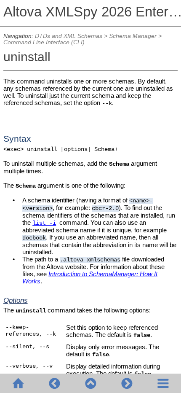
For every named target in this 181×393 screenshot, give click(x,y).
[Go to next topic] (127, 383)
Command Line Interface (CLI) (44, 42)
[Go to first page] (18, 383)
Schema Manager (133, 36)
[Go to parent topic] (90, 383)
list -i (44, 223)
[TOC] (163, 383)
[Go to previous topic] (54, 383)
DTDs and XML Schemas (68, 36)
